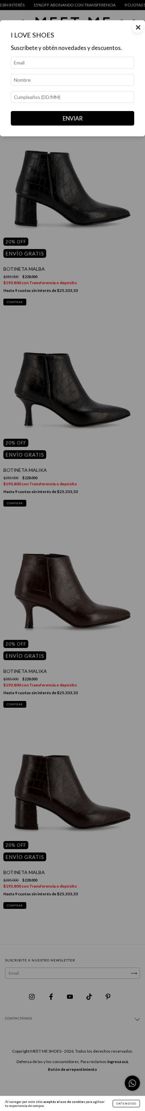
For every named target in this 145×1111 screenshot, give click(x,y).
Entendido (126, 1103)
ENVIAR (73, 118)
